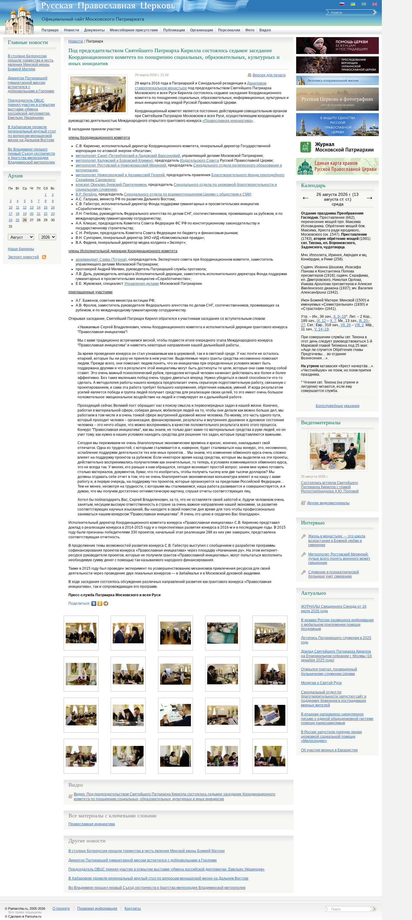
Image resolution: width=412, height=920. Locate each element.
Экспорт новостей (23, 257)
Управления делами (141, 284)
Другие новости (87, 841)
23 (53, 213)
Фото (249, 30)
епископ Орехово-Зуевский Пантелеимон (111, 185)
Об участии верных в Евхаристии (329, 750)
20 (31, 213)
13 (31, 207)
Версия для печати (269, 75)
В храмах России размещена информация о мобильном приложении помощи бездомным (337, 624)
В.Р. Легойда (86, 194)
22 (45, 213)
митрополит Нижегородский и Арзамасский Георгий (120, 175)
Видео (265, 30)
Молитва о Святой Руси (321, 683)
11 (17, 207)
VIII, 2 (359, 325)
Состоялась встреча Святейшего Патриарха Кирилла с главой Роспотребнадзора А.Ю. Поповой (330, 487)
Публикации (174, 30)
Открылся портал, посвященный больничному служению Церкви (329, 671)
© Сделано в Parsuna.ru (23, 916)
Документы (94, 30)
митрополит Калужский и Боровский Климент (114, 160)
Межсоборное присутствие (134, 30)
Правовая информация (97, 908)
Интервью (313, 523)
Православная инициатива (91, 824)
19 (25, 213)
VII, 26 (346, 325)
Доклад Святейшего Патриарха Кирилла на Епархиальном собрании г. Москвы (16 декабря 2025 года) (336, 655)
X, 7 (333, 321)
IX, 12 (321, 321)
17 (10, 213)
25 (17, 220)
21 (38, 213)
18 (17, 213)
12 (25, 207)
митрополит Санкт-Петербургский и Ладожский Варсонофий (128, 156)
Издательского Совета (199, 160)
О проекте (61, 908)
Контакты (133, 908)
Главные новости (28, 42)
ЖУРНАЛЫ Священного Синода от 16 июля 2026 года (333, 608)
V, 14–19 (321, 329)
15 (45, 207)
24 (10, 220)
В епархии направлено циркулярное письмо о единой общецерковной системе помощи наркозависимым (337, 718)
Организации (201, 30)
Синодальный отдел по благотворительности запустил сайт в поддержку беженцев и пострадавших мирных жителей (333, 698)
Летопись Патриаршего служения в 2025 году (336, 640)
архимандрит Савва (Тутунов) (101, 259)
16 (53, 207)
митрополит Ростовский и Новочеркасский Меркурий (121, 165)
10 (10, 207)
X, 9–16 (339, 316)
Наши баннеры (21, 249)
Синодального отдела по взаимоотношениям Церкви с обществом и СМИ (187, 194)
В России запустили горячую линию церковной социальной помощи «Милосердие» (331, 736)
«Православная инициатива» (227, 121)
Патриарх (50, 30)
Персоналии (229, 30)
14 (38, 207)
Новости (71, 30)
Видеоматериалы (321, 422)
